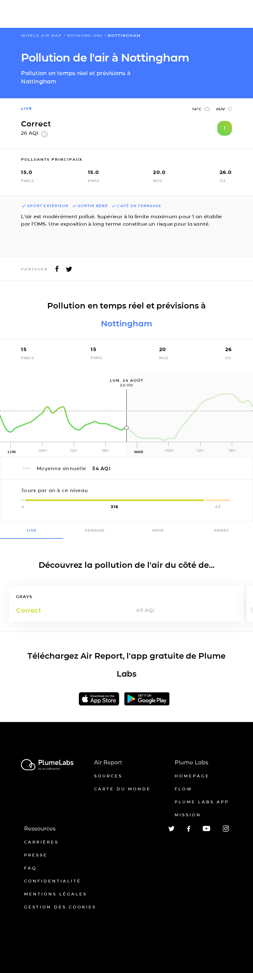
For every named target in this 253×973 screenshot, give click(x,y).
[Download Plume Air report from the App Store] (99, 699)
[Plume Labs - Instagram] (226, 831)
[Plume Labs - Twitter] (171, 830)
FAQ (30, 867)
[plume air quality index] (44, 135)
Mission (188, 814)
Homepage (192, 775)
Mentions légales (55, 893)
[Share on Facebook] (57, 271)
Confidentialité (52, 880)
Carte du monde (122, 788)
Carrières (41, 841)
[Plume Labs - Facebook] (188, 831)
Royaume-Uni (84, 35)
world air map (41, 35)
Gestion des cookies (60, 906)
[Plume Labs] (47, 765)
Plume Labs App (202, 801)
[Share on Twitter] (69, 271)
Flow (184, 788)
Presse (36, 854)
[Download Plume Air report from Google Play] (147, 699)
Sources (108, 775)
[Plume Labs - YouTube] (206, 830)
